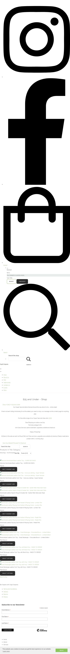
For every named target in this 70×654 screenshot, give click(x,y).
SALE (8, 404)
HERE (50, 418)
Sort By (17, 453)
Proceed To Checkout (19, 443)
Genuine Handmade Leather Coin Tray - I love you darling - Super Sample (21, 478)
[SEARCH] (28, 359)
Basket (11, 281)
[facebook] (36, 184)
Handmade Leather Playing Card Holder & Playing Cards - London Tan (20, 507)
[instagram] (36, 77)
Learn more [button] (6, 651)
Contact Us (6, 385)
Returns (5, 594)
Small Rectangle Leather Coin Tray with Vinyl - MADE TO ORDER (19, 567)
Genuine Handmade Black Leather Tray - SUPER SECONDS (17, 463)
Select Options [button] (7, 543)
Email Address (6, 610)
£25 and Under (16, 404)
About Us (6, 377)
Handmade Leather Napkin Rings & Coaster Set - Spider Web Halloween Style (22, 493)
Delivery (5, 591)
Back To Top (3, 577)
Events (5, 387)
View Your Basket (7, 443)
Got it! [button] (61, 650)
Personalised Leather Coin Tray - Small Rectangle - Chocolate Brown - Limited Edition (24, 537)
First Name (5, 616)
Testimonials (6, 382)
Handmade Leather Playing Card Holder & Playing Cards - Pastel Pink (20, 522)
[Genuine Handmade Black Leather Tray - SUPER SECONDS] (18, 460)
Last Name (5, 623)
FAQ (4, 380)
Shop (5, 375)
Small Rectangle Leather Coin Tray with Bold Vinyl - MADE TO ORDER (20, 552)
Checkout (22, 281)
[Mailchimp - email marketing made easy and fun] (42, 631)
